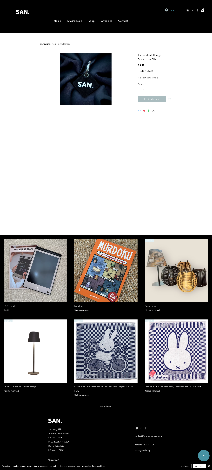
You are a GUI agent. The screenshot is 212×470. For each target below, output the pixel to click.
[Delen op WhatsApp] (148, 110)
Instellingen (185, 466)
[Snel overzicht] (35, 270)
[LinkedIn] (193, 10)
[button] (203, 10)
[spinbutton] (143, 89)
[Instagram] (188, 10)
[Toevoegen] (169, 99)
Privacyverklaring (99, 466)
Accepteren (199, 466)
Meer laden (106, 406)
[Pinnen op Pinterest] (144, 110)
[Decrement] (140, 89)
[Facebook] (198, 10)
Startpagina (45, 43)
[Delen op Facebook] (139, 110)
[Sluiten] (209, 466)
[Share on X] (153, 110)
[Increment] (147, 89)
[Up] (204, 455)
